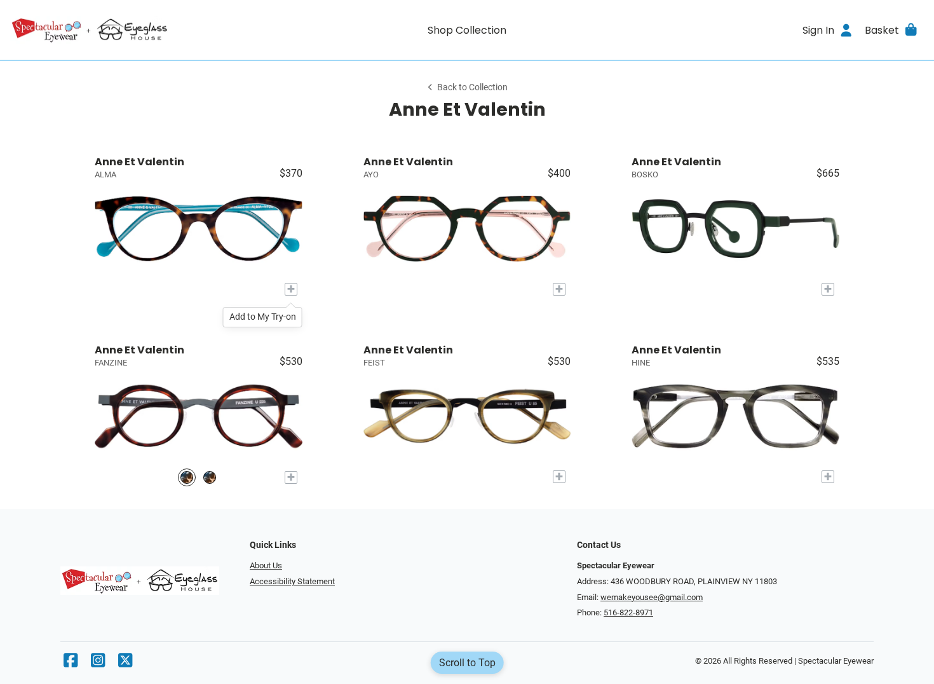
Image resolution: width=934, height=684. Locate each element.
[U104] (209, 477)
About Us (266, 565)
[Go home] (124, 30)
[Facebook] (70, 663)
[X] (125, 663)
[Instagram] (98, 663)
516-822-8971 (628, 612)
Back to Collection (472, 87)
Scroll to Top (467, 663)
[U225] (186, 477)
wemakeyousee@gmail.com (651, 597)
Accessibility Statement (292, 581)
